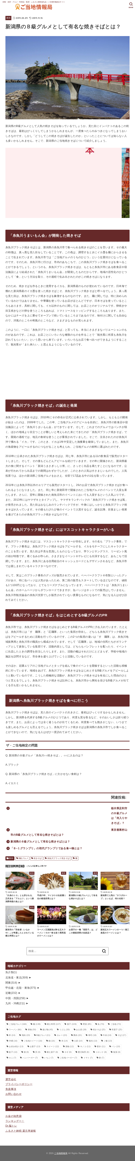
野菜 (87, 1024)
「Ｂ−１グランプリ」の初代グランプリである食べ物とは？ (46, 848)
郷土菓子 (52, 1052)
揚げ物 (47, 1029)
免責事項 (10, 1089)
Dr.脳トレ (11, 1125)
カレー (62, 1035)
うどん (64, 1029)
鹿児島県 (83, 1052)
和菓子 (117, 1029)
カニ (12, 1058)
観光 (93, 1041)
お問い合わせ (13, 1093)
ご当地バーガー (68, 1058)
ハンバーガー (30, 1058)
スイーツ (53, 1046)
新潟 (8, 18)
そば (122, 1035)
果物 (32, 1029)
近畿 (11, 992)
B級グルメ (23, 858)
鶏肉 (26, 1035)
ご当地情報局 (60, 1153)
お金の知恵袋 (13, 1115)
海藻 (116, 1052)
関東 (11, 982)
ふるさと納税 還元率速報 (20, 1130)
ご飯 (108, 1041)
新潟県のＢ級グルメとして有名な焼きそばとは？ (40, 841)
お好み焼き (16, 1046)
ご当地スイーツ (33, 1041)
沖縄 (13, 1041)
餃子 (13, 1052)
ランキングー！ (14, 1120)
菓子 (72, 1024)
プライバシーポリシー (18, 1084)
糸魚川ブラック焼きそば (58, 858)
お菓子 (35, 1046)
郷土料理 (54, 1024)
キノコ (85, 1046)
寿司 (92, 1035)
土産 (78, 1041)
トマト (88, 1058)
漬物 (69, 1046)
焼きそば (38, 858)
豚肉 (77, 1035)
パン (116, 1046)
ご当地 (115, 1024)
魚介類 (11, 972)
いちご (48, 1058)
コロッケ (101, 1052)
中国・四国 (15, 998)
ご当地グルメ (18, 1024)
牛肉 (107, 1035)
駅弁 (101, 1046)
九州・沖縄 (15, 1003)
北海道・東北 (16, 977)
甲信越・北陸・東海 (20, 987)
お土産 (81, 1029)
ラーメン (15, 1029)
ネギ (68, 1052)
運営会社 (10, 1079)
